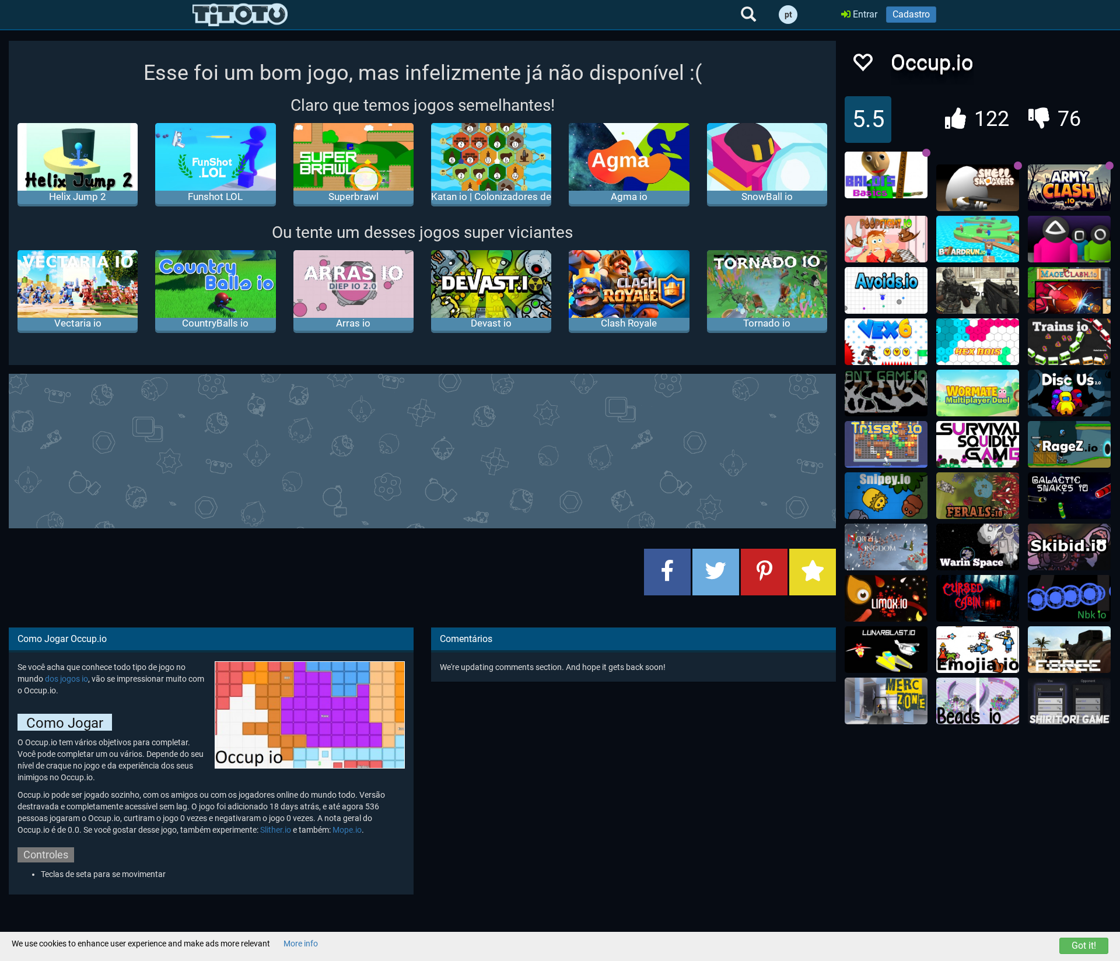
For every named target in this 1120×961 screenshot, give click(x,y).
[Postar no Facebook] (667, 572)
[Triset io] (886, 444)
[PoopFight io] (886, 239)
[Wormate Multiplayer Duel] (977, 393)
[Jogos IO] (240, 14)
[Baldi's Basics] (886, 175)
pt (788, 14)
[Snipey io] (886, 495)
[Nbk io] (1069, 598)
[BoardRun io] (977, 239)
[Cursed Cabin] (977, 598)
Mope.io (347, 829)
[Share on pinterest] (764, 572)
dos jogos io (66, 678)
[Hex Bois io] (977, 341)
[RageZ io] (1069, 444)
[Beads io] (977, 701)
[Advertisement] (422, 449)
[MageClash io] (1069, 290)
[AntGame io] (886, 393)
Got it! (1084, 945)
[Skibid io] (1069, 547)
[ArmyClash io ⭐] (1069, 187)
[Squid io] (1069, 239)
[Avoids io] (886, 290)
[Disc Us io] (1069, 393)
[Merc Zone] (886, 701)
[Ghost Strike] (977, 290)
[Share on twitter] (715, 572)
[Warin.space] (977, 547)
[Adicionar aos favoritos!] (862, 65)
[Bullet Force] (1069, 649)
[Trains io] (1069, 341)
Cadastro (911, 14)
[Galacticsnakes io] (1069, 495)
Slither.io (275, 829)
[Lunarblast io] (886, 649)
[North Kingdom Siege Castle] (886, 547)
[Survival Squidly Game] (977, 444)
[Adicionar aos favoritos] (812, 572)
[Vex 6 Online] (886, 341)
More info (301, 943)
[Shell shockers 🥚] (977, 187)
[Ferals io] (977, 495)
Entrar (863, 14)
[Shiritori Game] (1069, 701)
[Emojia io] (977, 649)
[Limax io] (886, 598)
